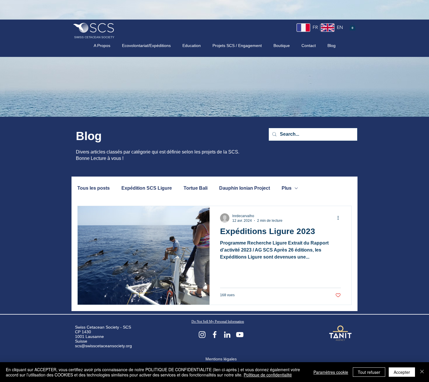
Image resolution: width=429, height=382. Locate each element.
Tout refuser (369, 372)
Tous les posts (93, 188)
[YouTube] (239, 334)
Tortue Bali (195, 188)
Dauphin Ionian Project (244, 188)
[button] (352, 26)
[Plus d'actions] (339, 217)
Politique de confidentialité (268, 375)
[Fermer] (421, 372)
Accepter (402, 372)
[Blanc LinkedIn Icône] (227, 334)
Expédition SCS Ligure (146, 188)
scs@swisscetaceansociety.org (103, 345)
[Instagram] (202, 334)
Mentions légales (221, 359)
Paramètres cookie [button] (330, 372)
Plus (287, 188)
